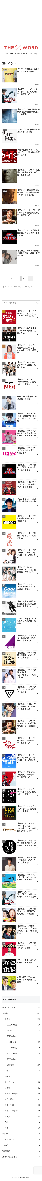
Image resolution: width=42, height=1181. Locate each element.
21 (24, 278)
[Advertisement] (21, 21)
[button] (37, 303)
